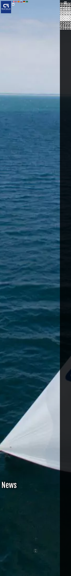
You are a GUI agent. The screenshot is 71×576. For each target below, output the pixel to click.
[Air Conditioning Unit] (6, 7)
